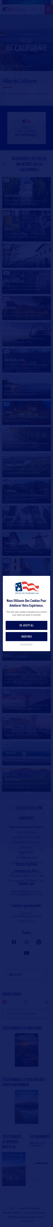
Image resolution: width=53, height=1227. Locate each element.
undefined (26, 636)
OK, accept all (27, 625)
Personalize (26, 644)
